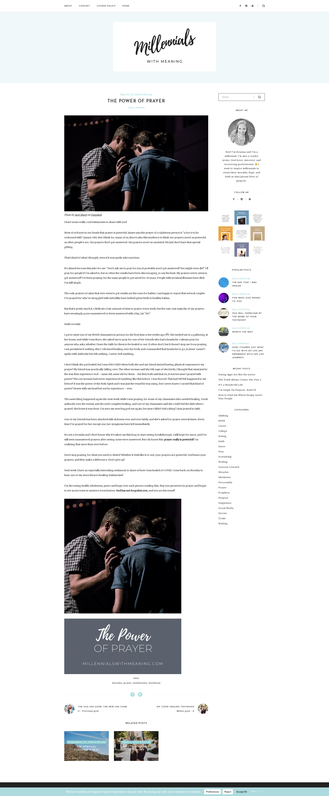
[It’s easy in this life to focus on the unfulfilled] (241, 233)
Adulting (223, 415)
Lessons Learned (228, 467)
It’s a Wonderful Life (230, 385)
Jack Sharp (81, 214)
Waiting (223, 523)
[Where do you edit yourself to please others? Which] (258, 249)
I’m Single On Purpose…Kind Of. (237, 390)
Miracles (223, 472)
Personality (225, 482)
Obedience (224, 477)
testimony (155, 683)
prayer (128, 683)
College (222, 431)
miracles (117, 683)
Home (125, 6)
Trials (222, 518)
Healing (223, 462)
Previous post (90, 711)
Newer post (183, 711)
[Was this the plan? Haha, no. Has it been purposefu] (241, 249)
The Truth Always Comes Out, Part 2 (239, 379)
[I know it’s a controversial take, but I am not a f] (241, 217)
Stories (222, 513)
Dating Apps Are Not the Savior (236, 374)
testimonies (140, 683)
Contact (84, 6)
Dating (222, 436)
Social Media (226, 508)
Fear (221, 451)
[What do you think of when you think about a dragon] (225, 217)
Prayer (140, 108)
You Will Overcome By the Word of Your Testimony (247, 316)
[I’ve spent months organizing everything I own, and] (258, 233)
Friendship (225, 456)
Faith (131, 108)
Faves (221, 446)
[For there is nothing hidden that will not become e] (258, 217)
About (68, 6)
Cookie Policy (106, 6)
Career (222, 426)
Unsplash (96, 214)
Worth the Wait (242, 332)
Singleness (224, 503)
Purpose (223, 498)
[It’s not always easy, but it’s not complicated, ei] (225, 249)
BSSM (221, 420)
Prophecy (224, 492)
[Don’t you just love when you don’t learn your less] (225, 233)
